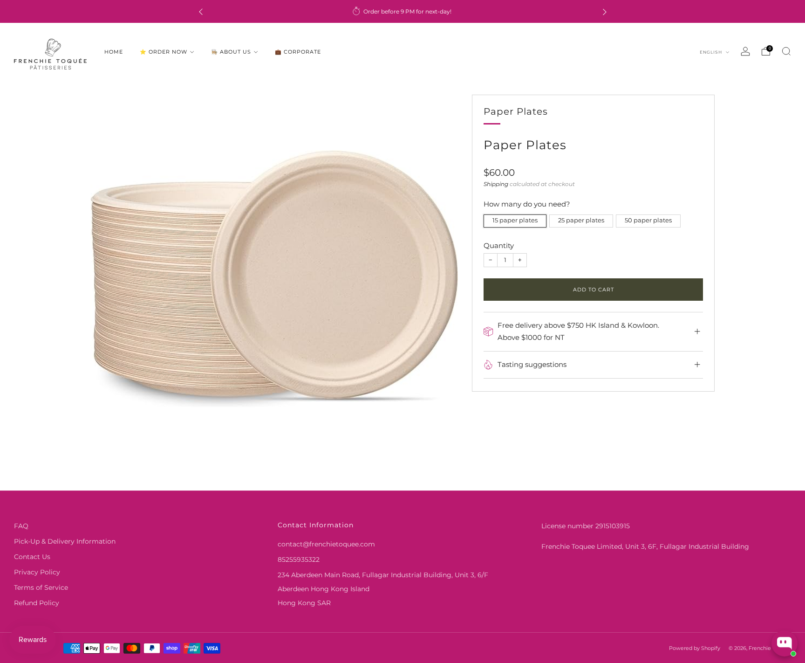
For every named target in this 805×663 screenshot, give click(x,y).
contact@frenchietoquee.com (326, 544)
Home (113, 51)
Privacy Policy (37, 572)
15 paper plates (515, 220)
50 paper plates (648, 220)
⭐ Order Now (163, 51)
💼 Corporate (298, 51)
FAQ (21, 526)
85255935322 (299, 559)
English (711, 52)
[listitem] (403, 11)
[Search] (786, 51)
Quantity (499, 245)
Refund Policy (36, 603)
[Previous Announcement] (201, 11)
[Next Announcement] (605, 11)
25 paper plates (581, 220)
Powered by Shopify (694, 648)
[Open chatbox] (784, 643)
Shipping (496, 183)
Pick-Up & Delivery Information (65, 541)
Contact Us (32, 556)
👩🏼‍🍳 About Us (231, 51)
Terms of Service (41, 587)
